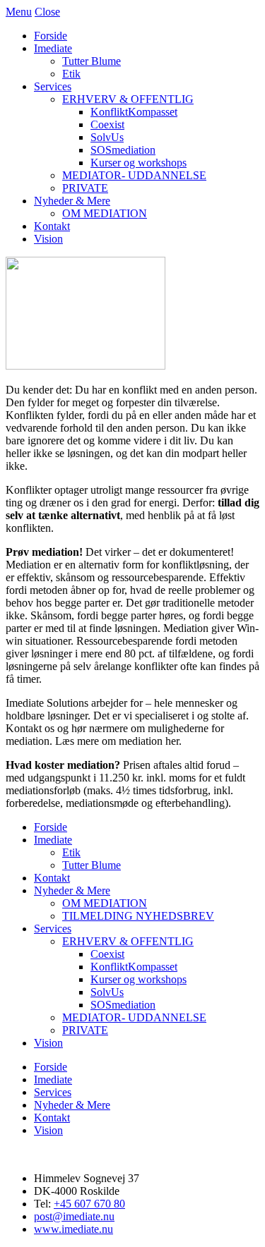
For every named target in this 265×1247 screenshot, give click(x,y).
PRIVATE (85, 188)
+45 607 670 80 (89, 1204)
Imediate (53, 48)
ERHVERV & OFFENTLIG (128, 99)
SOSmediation (122, 150)
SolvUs (107, 137)
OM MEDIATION (104, 213)
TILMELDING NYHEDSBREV (138, 916)
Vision (48, 239)
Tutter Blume (91, 61)
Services (52, 86)
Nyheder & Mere (72, 201)
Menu (19, 12)
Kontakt (52, 226)
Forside (50, 36)
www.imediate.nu (73, 1229)
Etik (71, 74)
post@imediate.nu (74, 1216)
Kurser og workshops (138, 163)
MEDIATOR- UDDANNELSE (134, 175)
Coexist (107, 124)
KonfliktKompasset (133, 112)
